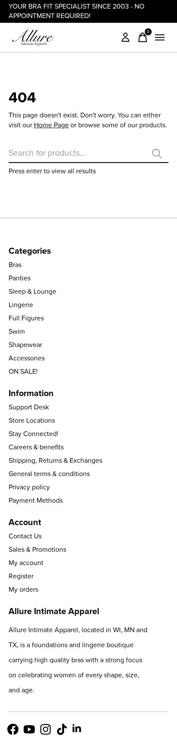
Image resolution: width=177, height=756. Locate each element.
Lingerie (21, 305)
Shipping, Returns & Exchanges (55, 460)
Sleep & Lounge (32, 291)
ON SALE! (23, 371)
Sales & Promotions (37, 549)
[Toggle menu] (159, 37)
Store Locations (32, 420)
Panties (20, 278)
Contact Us (25, 536)
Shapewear (25, 345)
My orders (23, 589)
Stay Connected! (33, 434)
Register (21, 576)
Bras (15, 265)
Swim (17, 331)
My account (26, 563)
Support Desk (29, 407)
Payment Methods (36, 500)
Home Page (51, 125)
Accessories (27, 358)
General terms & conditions (49, 474)
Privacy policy (29, 487)
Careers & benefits (36, 447)
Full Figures (26, 318)
